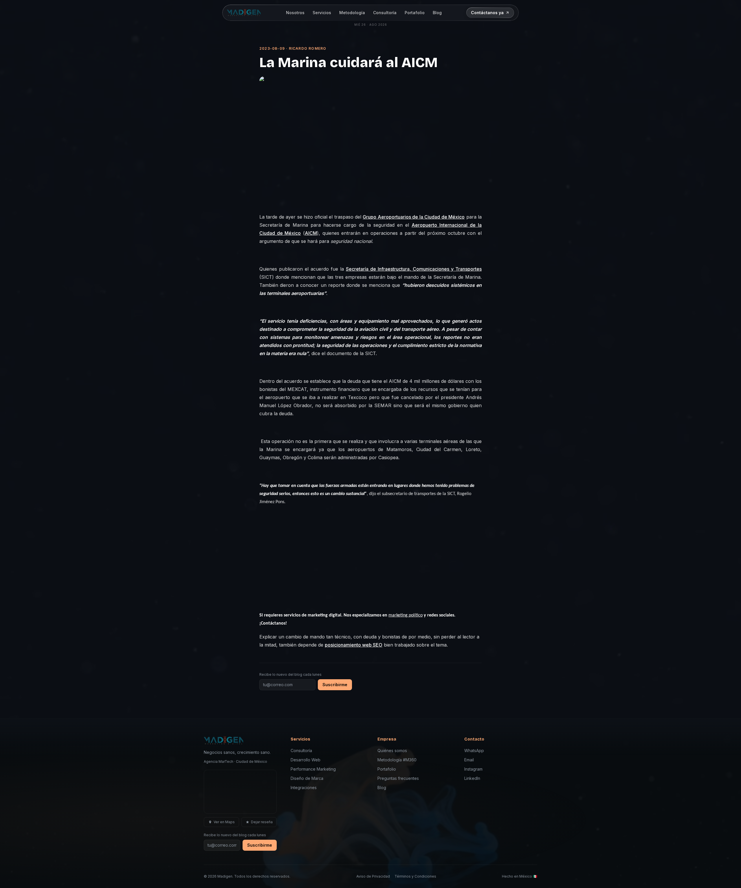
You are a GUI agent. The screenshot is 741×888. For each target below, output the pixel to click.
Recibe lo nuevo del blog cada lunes (290, 674)
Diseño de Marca (307, 778)
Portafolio (415, 12)
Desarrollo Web (305, 759)
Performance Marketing (313, 769)
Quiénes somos (392, 750)
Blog (437, 12)
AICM (311, 233)
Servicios (322, 12)
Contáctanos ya (487, 12)
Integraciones (304, 787)
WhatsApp (474, 750)
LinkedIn (472, 778)
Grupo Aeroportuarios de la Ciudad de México (414, 217)
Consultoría (385, 12)
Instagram (473, 769)
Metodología (352, 12)
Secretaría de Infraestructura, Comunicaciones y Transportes (414, 269)
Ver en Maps (224, 822)
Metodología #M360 (397, 759)
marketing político (405, 615)
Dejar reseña (262, 822)
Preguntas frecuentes (398, 778)
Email (469, 759)
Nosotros (295, 12)
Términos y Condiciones (415, 876)
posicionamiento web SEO (353, 645)
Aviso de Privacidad (373, 876)
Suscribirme (334, 684)
